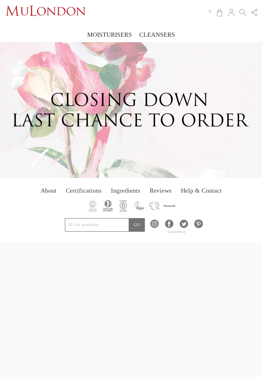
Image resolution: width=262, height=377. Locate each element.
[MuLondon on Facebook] (169, 226)
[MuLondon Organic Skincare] (45, 21)
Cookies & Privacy (177, 232)
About (49, 190)
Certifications (84, 190)
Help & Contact (201, 190)
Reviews (161, 190)
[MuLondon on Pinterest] (198, 226)
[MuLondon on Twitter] (184, 226)
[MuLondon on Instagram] (154, 226)
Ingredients (125, 190)
